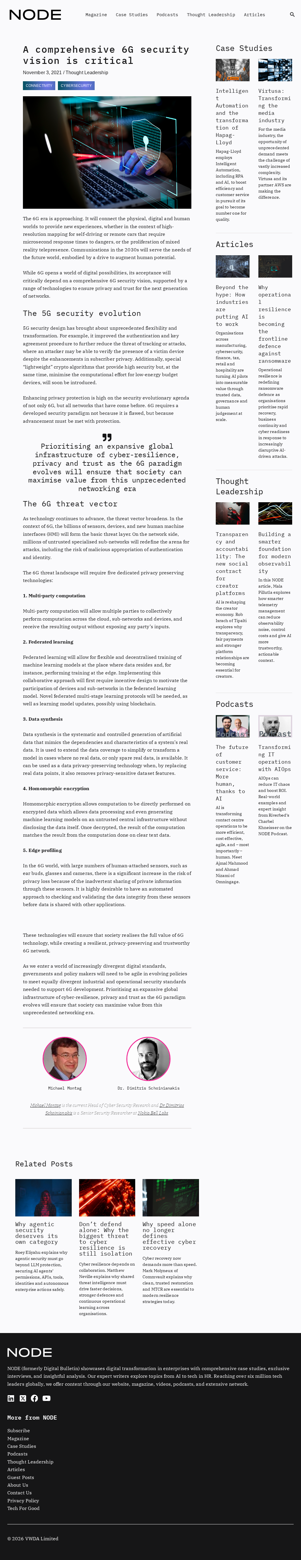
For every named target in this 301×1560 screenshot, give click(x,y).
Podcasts (167, 14)
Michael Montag (45, 1105)
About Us (17, 1485)
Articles (254, 14)
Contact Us (19, 1493)
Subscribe (18, 1430)
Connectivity (39, 86)
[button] (292, 15)
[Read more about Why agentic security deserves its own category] (43, 1197)
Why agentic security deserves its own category (36, 1233)
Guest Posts (20, 1477)
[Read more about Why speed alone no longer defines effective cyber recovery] (171, 1197)
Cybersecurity (76, 86)
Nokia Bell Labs (153, 1113)
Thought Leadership (211, 14)
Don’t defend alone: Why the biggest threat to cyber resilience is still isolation (106, 1238)
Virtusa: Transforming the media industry (274, 105)
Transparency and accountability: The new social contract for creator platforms (232, 563)
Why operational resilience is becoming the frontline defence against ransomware (274, 324)
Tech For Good (23, 1508)
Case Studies (132, 14)
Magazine (96, 14)
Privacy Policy (23, 1500)
